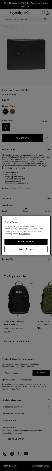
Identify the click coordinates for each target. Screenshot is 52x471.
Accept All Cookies (26, 242)
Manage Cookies (26, 249)
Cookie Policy (24, 234)
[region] (26, 235)
